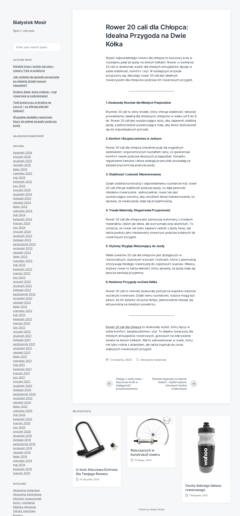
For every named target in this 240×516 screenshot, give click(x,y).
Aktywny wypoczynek (27, 498)
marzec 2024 (21, 223)
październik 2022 (24, 294)
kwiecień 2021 (22, 369)
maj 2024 (19, 215)
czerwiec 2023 (22, 261)
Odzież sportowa (24, 511)
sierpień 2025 (22, 165)
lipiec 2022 (20, 306)
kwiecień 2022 (22, 319)
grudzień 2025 (22, 161)
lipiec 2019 (20, 456)
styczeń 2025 (22, 190)
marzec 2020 (21, 423)
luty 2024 (19, 227)
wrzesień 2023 (22, 248)
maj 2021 (19, 365)
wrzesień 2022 (22, 298)
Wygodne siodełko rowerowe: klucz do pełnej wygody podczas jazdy (35, 121)
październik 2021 (24, 344)
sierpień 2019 (22, 452)
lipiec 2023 (20, 256)
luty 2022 (19, 327)
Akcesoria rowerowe (26, 490)
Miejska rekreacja (24, 507)
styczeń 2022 (22, 331)
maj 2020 (19, 415)
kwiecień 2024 (22, 219)
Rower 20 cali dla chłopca (123, 327)
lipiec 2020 (20, 406)
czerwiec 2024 (22, 211)
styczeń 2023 (22, 281)
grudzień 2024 (22, 194)
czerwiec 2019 (22, 460)
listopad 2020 (22, 390)
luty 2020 (19, 427)
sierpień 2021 (22, 352)
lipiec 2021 (20, 356)
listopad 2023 (22, 240)
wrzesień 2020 (22, 398)
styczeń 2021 (21, 381)
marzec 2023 (21, 273)
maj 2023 (19, 265)
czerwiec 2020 (22, 410)
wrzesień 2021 (22, 348)
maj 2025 (19, 177)
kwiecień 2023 (22, 269)
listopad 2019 (22, 440)
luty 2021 (19, 377)
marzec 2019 (21, 473)
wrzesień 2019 (22, 448)
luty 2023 (19, 277)
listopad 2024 (22, 198)
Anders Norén (157, 509)
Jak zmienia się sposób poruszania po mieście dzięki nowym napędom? (36, 81)
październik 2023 (24, 244)
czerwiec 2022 (22, 311)
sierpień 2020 (22, 402)
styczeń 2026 (22, 156)
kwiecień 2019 (22, 469)
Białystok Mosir (30, 22)
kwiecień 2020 (22, 419)
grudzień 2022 (22, 286)
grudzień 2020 (22, 385)
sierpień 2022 (22, 302)
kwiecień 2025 (22, 181)
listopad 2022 (22, 290)
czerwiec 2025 (22, 173)
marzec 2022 (21, 323)
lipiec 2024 (20, 206)
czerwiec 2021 (22, 361)
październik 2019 (24, 444)
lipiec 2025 (20, 169)
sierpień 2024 (22, 202)
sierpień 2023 (22, 252)
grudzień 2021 (22, 336)
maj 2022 (19, 315)
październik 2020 (24, 394)
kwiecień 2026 (22, 152)
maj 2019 (19, 465)
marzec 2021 (21, 373)
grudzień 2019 (22, 435)
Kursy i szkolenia (24, 502)
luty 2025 (19, 186)
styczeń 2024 (22, 231)
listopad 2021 (22, 340)
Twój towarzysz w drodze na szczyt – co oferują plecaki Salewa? (32, 107)
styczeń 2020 (22, 431)
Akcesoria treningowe (27, 494)
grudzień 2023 (22, 236)
